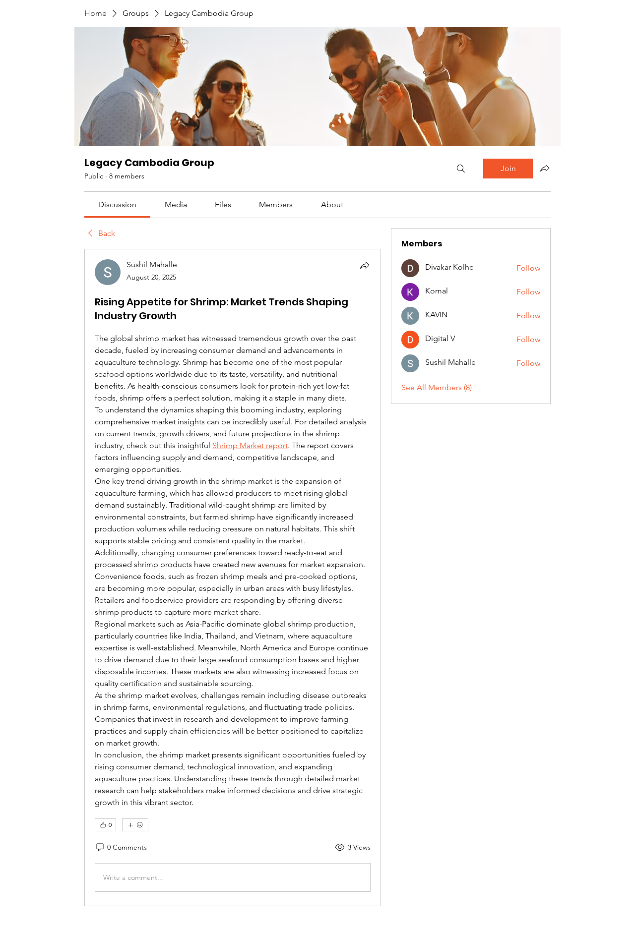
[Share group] (545, 168)
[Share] (365, 265)
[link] (117, 204)
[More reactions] (135, 824)
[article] (232, 577)
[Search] (461, 168)
